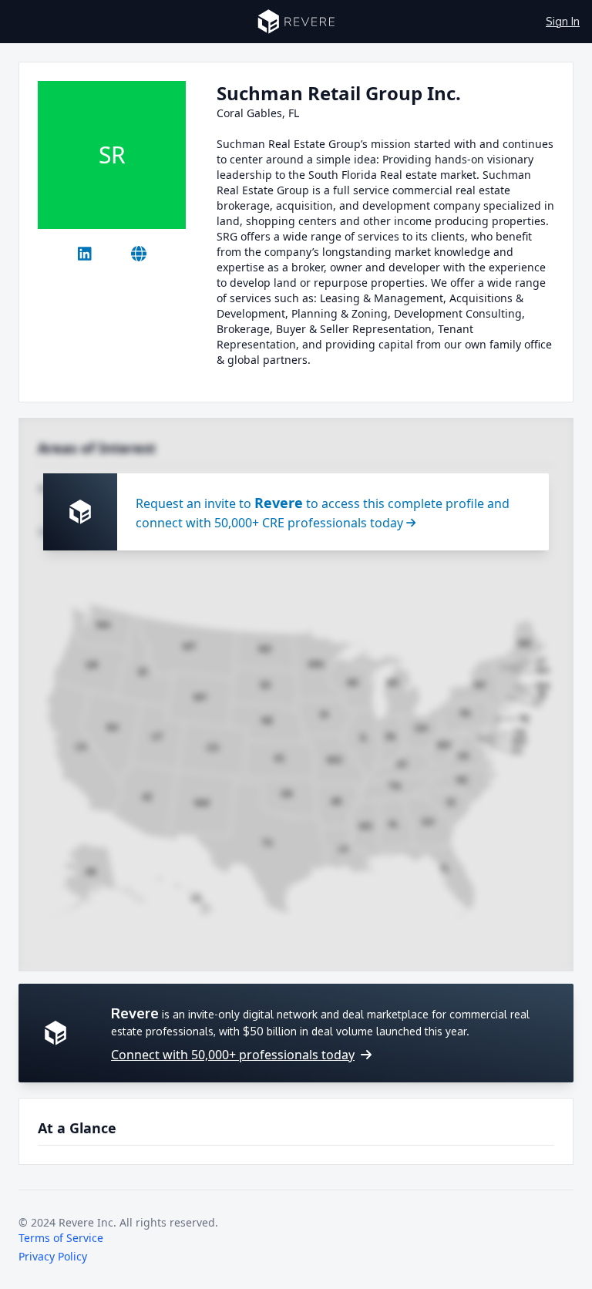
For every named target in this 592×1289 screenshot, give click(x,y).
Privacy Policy (52, 1256)
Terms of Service (60, 1237)
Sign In (563, 21)
